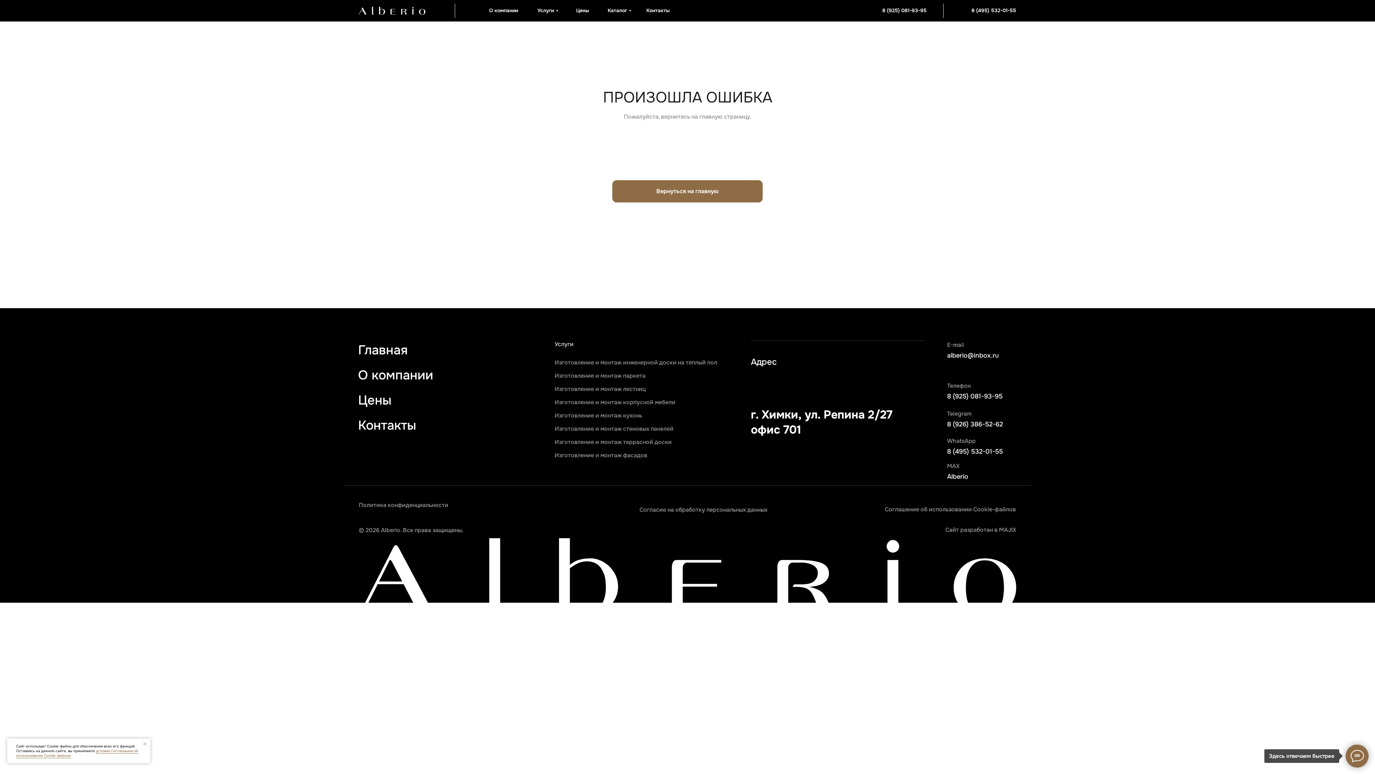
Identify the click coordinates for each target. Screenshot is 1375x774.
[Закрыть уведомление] (145, 743)
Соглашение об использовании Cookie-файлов (950, 509)
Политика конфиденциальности (403, 505)
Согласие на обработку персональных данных (703, 509)
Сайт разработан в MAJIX (980, 530)
